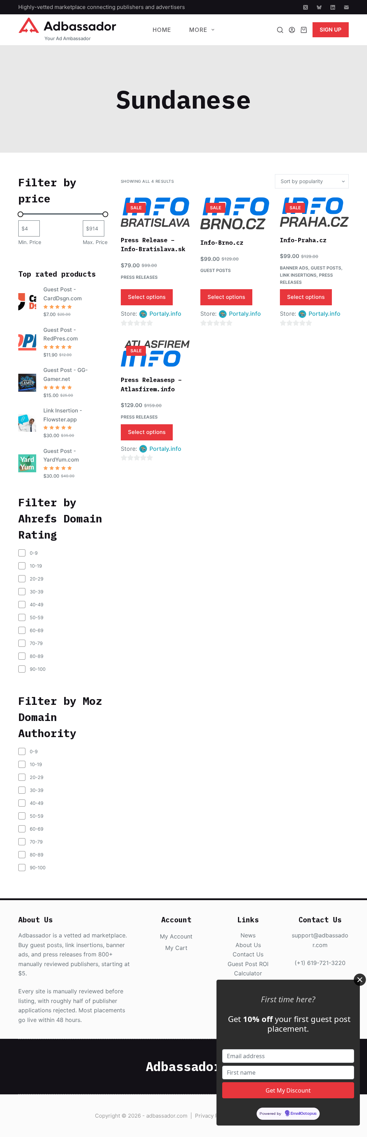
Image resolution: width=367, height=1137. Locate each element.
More (198, 29)
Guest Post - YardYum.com (61, 455)
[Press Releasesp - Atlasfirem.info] (155, 353)
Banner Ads (294, 268)
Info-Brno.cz (221, 243)
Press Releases (139, 277)
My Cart (176, 947)
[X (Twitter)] (305, 7)
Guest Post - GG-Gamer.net (65, 374)
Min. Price (29, 242)
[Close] (360, 980)
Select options (147, 296)
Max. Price (95, 242)
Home (162, 29)
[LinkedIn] (332, 7)
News (248, 935)
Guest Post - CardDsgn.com (62, 294)
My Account (176, 936)
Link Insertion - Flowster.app (62, 415)
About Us (248, 945)
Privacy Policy (212, 1115)
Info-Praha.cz (303, 240)
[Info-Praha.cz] (314, 212)
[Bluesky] (319, 7)
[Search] (280, 30)
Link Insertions (298, 275)
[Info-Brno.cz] (234, 213)
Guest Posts (215, 270)
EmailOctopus (303, 1113)
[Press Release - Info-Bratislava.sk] (155, 212)
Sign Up (331, 29)
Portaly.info (165, 313)
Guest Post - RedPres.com (60, 334)
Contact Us (248, 954)
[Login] (292, 30)
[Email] (346, 7)
